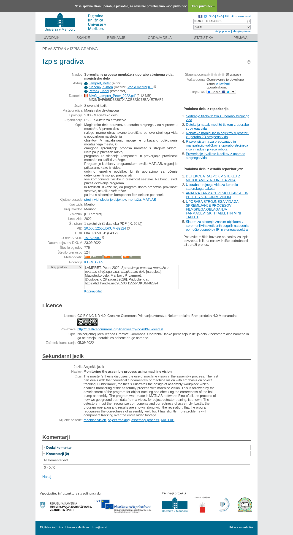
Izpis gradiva (84, 49)
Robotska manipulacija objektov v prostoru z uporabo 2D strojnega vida (217, 135)
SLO (211, 16)
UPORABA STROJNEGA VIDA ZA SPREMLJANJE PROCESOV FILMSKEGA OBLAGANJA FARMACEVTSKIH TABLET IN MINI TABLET (213, 209)
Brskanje (116, 38)
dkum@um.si (99, 527)
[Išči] (248, 21)
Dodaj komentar (59, 447)
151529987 (92, 238)
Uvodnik (52, 38)
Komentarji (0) (57, 454)
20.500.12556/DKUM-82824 (105, 228)
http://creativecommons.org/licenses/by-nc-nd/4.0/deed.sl (120, 329)
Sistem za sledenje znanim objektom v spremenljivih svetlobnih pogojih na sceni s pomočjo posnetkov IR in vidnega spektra (217, 225)
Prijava (240, 38)
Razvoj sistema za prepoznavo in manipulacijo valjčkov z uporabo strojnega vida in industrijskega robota (217, 145)
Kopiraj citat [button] (93, 291)
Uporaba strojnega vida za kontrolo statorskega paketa (212, 186)
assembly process (145, 420)
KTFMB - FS (93, 262)
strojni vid (91, 199)
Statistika (203, 38)
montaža (134, 199)
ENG (219, 16)
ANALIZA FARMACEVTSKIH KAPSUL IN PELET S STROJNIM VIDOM (217, 195)
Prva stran (54, 49)
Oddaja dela (160, 38)
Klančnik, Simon (101, 87)
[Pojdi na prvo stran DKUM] (77, 32)
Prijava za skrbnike (241, 527)
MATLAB (149, 199)
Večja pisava (223, 31)
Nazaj (46, 477)
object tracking (119, 420)
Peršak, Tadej (99, 91)
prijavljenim (224, 83)
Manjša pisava (242, 31)
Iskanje (83, 38)
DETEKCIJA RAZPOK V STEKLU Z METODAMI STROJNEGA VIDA (213, 178)
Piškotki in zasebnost (238, 16)
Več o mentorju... (140, 87)
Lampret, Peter (100, 83)
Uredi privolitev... (203, 6)
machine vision (95, 420)
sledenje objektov (113, 199)
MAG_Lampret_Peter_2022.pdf (112, 96)
